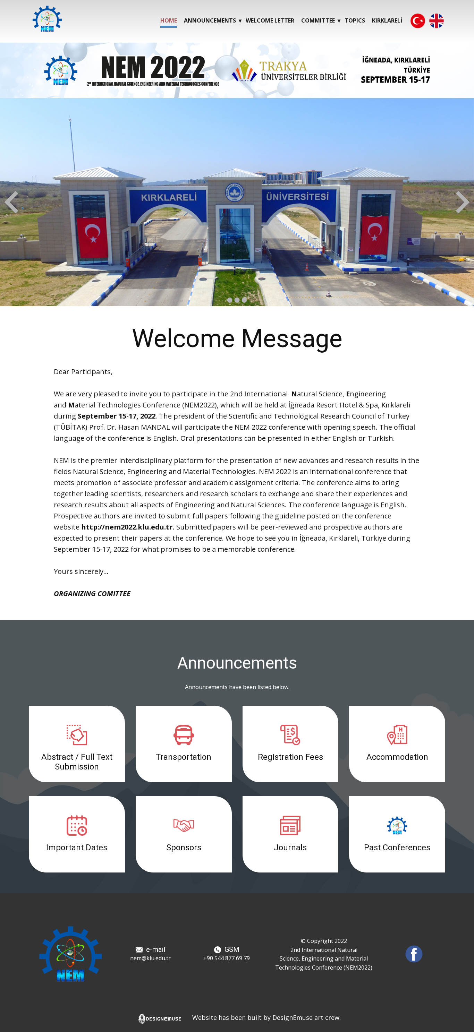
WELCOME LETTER (270, 20)
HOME (168, 20)
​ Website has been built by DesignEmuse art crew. (263, 1017)
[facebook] (414, 954)
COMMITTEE (318, 20)
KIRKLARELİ (387, 20)
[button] (11, 202)
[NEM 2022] (47, 19)
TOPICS (355, 20)
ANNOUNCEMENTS (210, 20)
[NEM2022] (70, 954)
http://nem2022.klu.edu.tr (127, 527)
